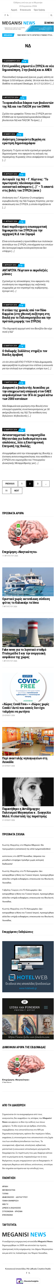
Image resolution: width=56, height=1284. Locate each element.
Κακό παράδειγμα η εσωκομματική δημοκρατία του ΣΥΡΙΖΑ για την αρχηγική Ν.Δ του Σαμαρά (24, 230)
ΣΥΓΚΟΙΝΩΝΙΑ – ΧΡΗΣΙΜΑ (12, 1211)
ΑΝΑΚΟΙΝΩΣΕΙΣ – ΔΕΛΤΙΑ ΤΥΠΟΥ (15, 1197)
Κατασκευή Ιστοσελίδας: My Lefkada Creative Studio (28, 1269)
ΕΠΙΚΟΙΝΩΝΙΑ (7, 1215)
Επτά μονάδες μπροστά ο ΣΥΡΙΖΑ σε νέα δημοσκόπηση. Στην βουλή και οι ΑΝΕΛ (28, 68)
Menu (50, 22)
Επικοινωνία (25, 10)
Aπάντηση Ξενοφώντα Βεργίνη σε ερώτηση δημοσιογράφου (23, 141)
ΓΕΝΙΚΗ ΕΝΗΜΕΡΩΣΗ (10, 1201)
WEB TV (5, 1204)
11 (6, 490)
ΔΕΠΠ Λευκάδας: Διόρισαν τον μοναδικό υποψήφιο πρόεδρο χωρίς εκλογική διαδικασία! (23, 860)
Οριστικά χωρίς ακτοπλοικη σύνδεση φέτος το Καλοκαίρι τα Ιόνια (26, 600)
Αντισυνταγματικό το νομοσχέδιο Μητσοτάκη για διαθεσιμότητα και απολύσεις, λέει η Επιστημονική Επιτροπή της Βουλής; (24, 440)
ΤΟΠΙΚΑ (5, 1193)
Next (16, 490)
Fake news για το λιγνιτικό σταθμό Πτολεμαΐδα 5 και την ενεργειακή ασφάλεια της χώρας (24, 653)
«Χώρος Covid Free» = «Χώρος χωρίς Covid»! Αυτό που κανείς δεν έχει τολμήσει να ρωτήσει (25, 707)
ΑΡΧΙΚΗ (5, 1186)
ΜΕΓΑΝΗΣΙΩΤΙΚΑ (8, 1190)
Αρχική (14, 10)
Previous (9, 484)
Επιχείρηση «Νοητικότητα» (19, 552)
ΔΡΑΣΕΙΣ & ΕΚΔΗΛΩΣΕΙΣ (11, 1208)
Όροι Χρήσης (39, 10)
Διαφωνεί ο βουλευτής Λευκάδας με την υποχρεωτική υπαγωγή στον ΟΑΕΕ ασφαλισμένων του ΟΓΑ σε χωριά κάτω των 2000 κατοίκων (27, 393)
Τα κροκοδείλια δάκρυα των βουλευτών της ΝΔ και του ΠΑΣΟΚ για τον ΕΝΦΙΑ (27, 104)
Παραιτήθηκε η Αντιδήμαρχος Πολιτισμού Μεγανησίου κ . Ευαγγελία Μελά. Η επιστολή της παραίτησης (26, 812)
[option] (35, 35)
